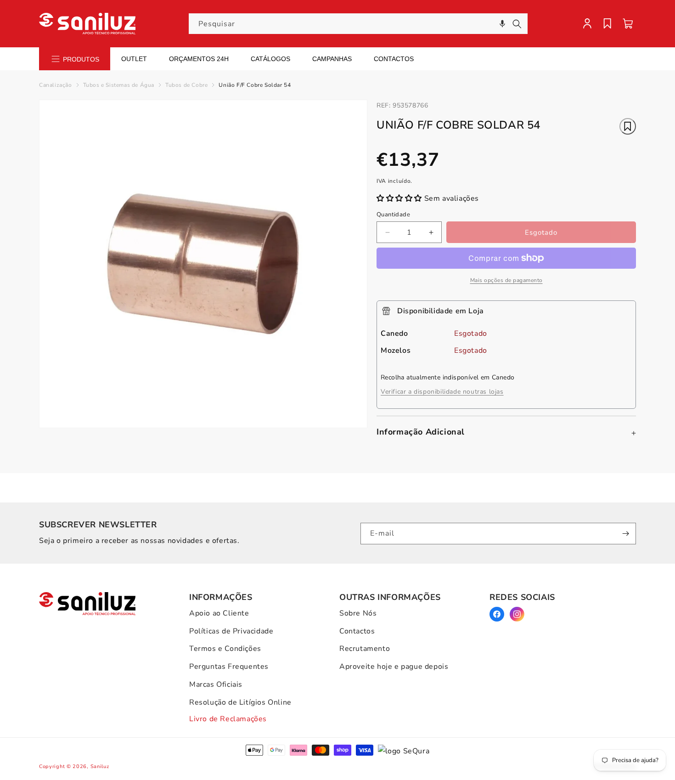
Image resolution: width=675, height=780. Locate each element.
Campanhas (332, 58)
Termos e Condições (225, 649)
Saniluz (99, 766)
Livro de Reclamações (228, 719)
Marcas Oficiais (215, 684)
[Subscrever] (625, 533)
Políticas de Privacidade (231, 631)
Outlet (134, 58)
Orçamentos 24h (199, 58)
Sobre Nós (358, 613)
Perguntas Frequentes (229, 666)
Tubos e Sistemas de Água (118, 85)
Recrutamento (364, 649)
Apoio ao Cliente (219, 613)
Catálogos (270, 58)
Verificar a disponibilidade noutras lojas (442, 391)
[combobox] (358, 23)
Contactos (394, 58)
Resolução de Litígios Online (240, 702)
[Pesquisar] (517, 24)
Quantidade (393, 214)
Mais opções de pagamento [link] (506, 280)
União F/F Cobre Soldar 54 (255, 85)
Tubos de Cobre (186, 85)
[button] (502, 23)
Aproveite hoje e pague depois (393, 666)
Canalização (55, 85)
